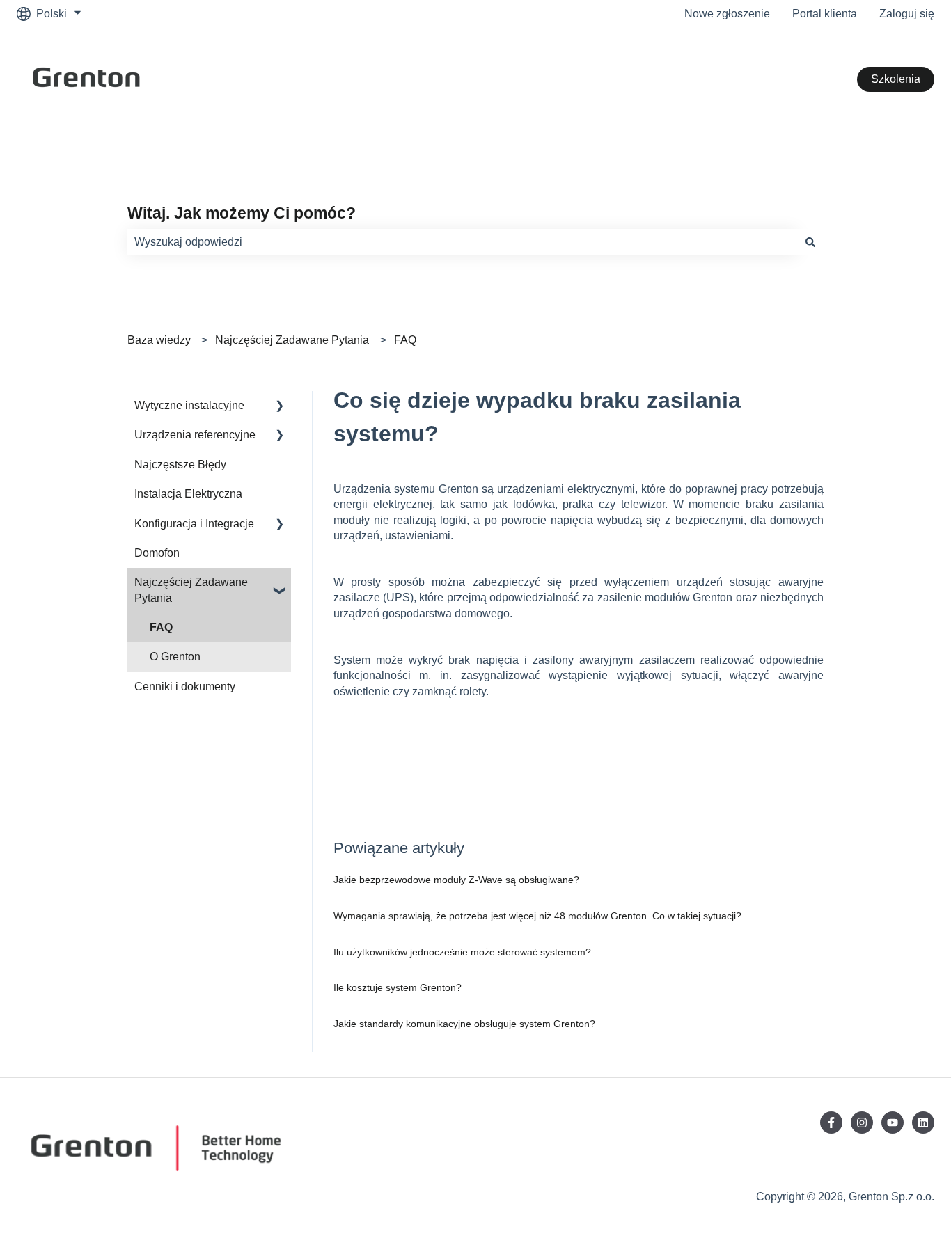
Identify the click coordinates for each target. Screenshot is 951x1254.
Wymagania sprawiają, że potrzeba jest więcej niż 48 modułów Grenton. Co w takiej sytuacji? (537, 915)
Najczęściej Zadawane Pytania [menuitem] (191, 589)
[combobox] (462, 242)
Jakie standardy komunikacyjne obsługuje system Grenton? (464, 1023)
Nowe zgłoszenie (727, 13)
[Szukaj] (810, 242)
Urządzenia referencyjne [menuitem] (195, 435)
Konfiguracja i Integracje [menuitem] (194, 524)
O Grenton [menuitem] (175, 656)
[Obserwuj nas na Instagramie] (862, 1122)
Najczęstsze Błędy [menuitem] (180, 464)
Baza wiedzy (159, 340)
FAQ (405, 340)
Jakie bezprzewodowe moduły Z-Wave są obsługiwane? (456, 879)
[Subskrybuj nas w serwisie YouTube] (892, 1122)
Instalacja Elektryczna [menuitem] (188, 494)
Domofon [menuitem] (157, 553)
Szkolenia (895, 79)
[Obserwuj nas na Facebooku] (831, 1122)
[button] (280, 406)
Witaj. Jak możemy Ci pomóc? (241, 213)
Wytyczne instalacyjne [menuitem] (189, 405)
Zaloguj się (906, 13)
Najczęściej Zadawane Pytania (292, 340)
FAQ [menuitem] (161, 627)
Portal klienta (824, 13)
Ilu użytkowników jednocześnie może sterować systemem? (462, 952)
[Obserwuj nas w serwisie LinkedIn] (923, 1122)
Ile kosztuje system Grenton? (397, 987)
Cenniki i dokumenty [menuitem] (184, 686)
